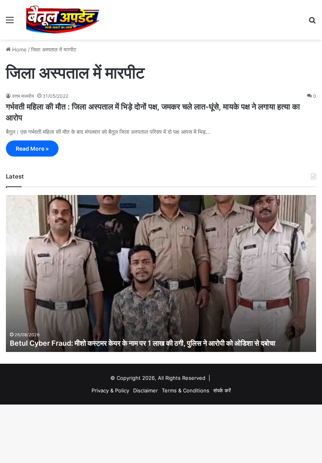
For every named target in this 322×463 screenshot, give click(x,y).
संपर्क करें (222, 390)
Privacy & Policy (110, 390)
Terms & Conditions (185, 390)
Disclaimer (145, 390)
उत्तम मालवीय (23, 96)
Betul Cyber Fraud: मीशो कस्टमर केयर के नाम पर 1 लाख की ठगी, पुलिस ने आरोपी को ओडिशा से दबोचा (142, 343)
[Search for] (312, 22)
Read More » (32, 148)
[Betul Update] (63, 19)
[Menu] (10, 22)
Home (19, 49)
